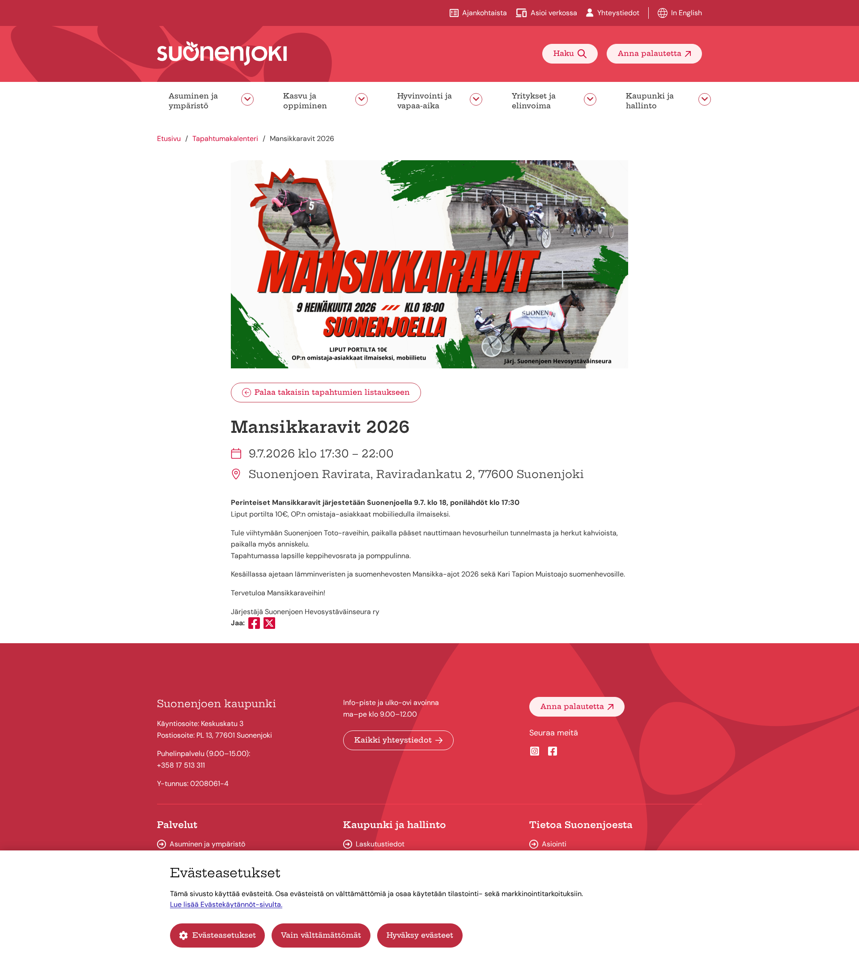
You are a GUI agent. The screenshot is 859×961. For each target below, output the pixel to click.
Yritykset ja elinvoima (534, 100)
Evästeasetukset (224, 935)
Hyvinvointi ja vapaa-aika (424, 100)
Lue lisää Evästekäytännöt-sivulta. (226, 904)
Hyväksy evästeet (420, 935)
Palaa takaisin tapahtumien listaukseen (332, 392)
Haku (563, 53)
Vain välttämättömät (321, 935)
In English (686, 12)
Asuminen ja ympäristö (193, 100)
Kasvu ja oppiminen (305, 100)
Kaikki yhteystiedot (393, 739)
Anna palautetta (649, 53)
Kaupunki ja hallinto (650, 100)
